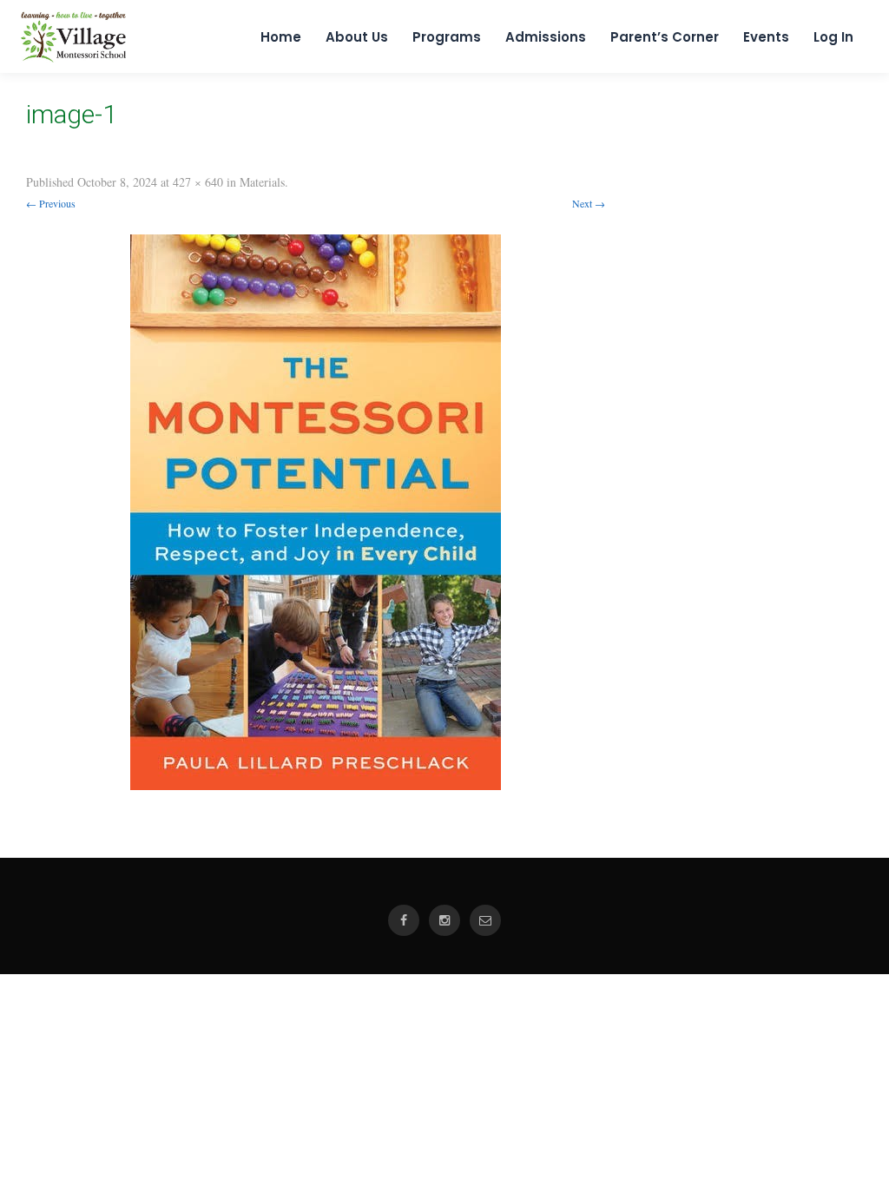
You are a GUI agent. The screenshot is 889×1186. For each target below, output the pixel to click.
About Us (357, 37)
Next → (588, 203)
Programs (446, 37)
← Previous (51, 203)
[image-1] (315, 512)
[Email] (485, 921)
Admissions (545, 37)
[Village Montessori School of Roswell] (73, 58)
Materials (262, 182)
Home (280, 37)
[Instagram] (444, 921)
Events (766, 37)
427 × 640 (198, 182)
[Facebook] (403, 921)
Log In (833, 37)
